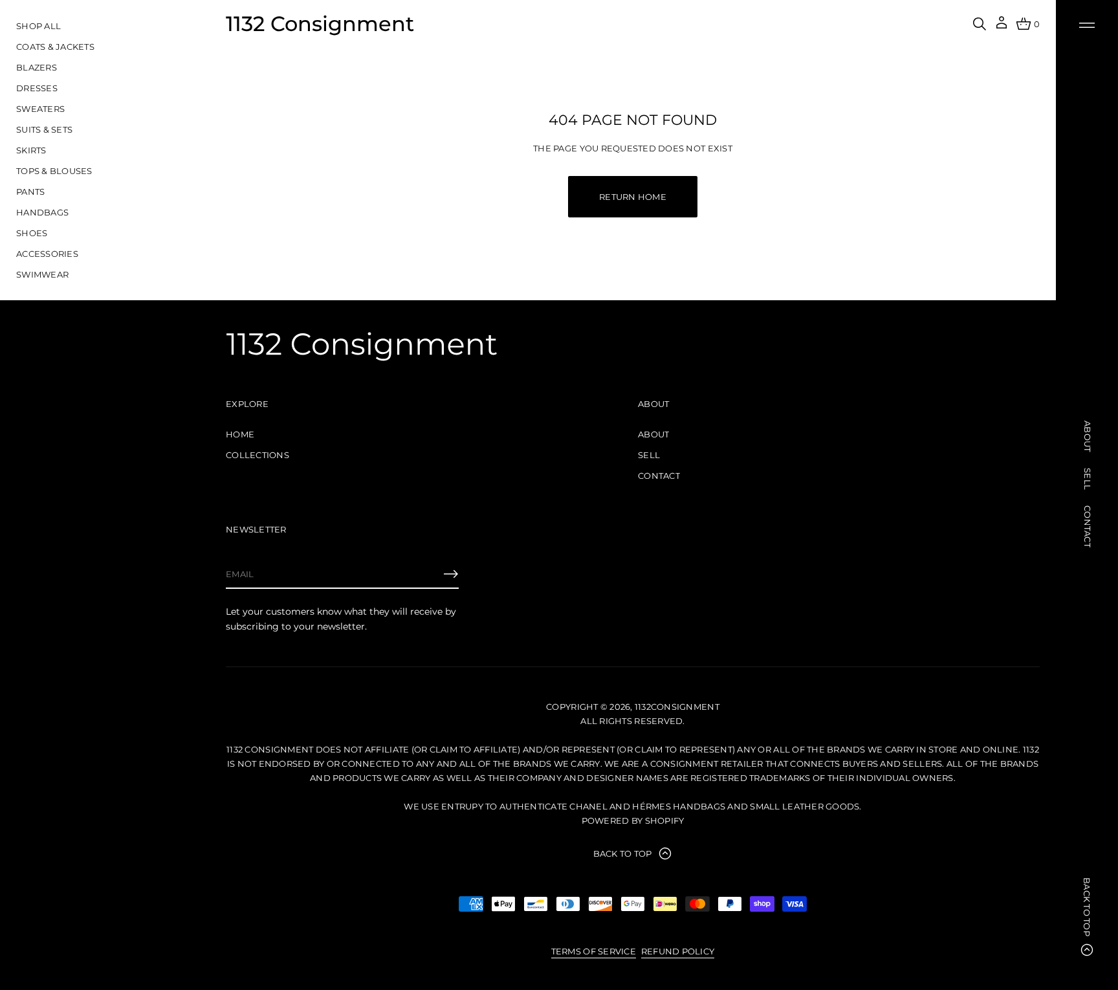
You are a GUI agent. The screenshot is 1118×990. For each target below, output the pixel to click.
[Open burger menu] (1087, 25)
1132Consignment (677, 706)
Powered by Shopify (633, 820)
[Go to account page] (1001, 26)
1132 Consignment (320, 23)
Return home (632, 197)
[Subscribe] (451, 574)
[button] (979, 24)
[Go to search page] (979, 24)
